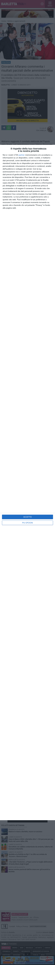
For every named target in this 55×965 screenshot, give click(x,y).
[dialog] (27, 482)
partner (22, 155)
